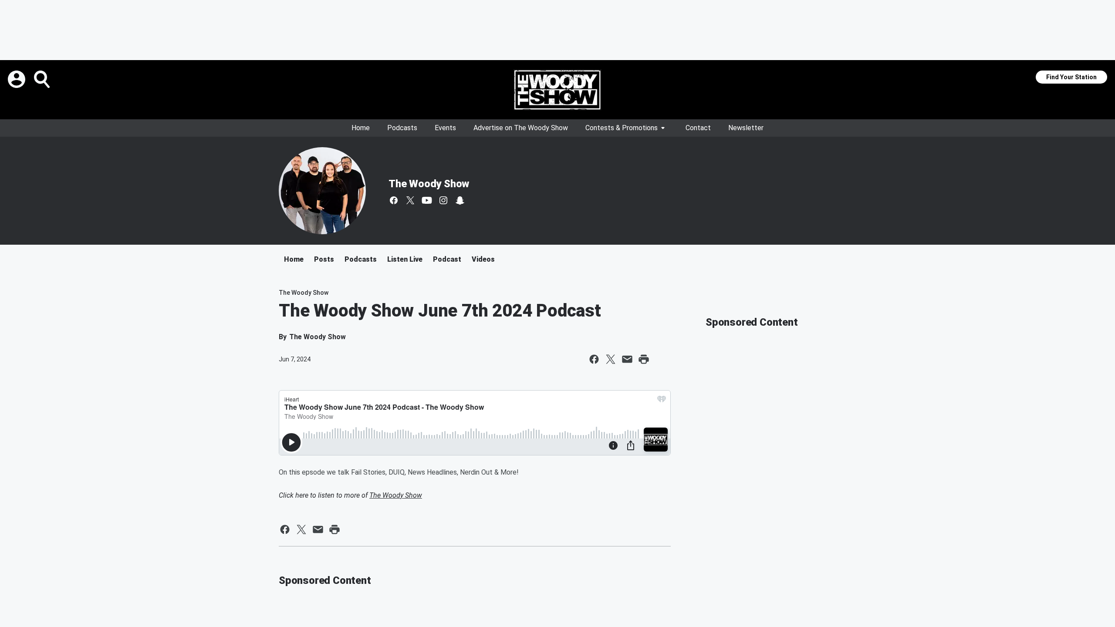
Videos (483, 259)
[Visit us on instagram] (443, 200)
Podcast (447, 259)
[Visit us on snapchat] (460, 200)
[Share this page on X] (611, 359)
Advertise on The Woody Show (520, 128)
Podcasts (402, 128)
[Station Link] (557, 89)
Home (360, 128)
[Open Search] (42, 79)
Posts (324, 259)
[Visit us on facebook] (394, 200)
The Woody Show (429, 184)
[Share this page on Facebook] (594, 359)
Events (445, 128)
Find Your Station (1071, 77)
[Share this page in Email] (627, 359)
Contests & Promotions (621, 128)
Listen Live (404, 259)
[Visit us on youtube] (427, 200)
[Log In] (17, 79)
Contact (698, 128)
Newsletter (746, 128)
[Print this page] (644, 359)
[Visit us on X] (410, 200)
